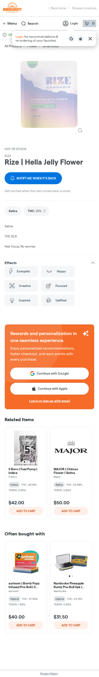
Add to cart (25, 511)
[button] (54, 38)
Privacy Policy (49, 673)
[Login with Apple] (80, 38)
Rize (8, 156)
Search (33, 23)
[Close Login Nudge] (90, 38)
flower (32, 46)
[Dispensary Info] (4, 35)
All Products (13, 46)
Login (74, 23)
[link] (13, 211)
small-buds (50, 46)
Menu (12, 23)
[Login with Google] (71, 38)
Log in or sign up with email (49, 401)
